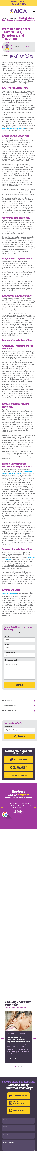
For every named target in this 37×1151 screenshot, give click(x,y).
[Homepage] (18, 11)
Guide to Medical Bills (9, 706)
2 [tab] (18, 1066)
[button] (34, 11)
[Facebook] (16, 56)
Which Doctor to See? (9, 711)
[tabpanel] (18, 1037)
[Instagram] (22, 56)
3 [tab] (21, 1066)
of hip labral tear (13, 129)
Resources (12, 18)
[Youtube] (32, 56)
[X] (27, 56)
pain (6, 269)
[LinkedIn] (11, 56)
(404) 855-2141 (18, 3)
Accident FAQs (7, 701)
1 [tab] (15, 1066)
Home (4, 18)
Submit (19, 684)
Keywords (8, 727)
